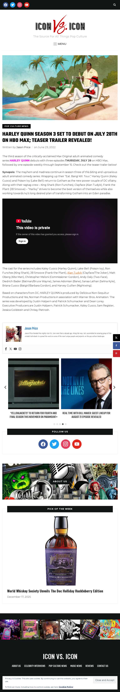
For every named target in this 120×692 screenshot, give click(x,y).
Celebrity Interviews (34, 666)
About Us (16, 666)
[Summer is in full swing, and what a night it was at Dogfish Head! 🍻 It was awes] (30, 630)
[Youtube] (15, 349)
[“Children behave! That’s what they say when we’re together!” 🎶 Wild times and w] (50, 630)
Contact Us (102, 666)
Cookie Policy (66, 687)
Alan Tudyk (74, 272)
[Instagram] (20, 349)
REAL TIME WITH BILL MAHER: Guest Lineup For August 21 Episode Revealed (86, 415)
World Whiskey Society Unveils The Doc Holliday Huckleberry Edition (55, 590)
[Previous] (5, 387)
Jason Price (23, 147)
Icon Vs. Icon (60, 656)
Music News (76, 666)
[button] (60, 43)
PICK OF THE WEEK (60, 508)
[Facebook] (6, 349)
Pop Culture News (16, 126)
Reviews (89, 666)
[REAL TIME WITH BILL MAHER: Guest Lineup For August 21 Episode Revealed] (86, 360)
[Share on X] (116, 337)
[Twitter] (10, 349)
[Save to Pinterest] (116, 353)
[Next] (114, 387)
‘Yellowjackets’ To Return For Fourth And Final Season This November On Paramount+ (34, 415)
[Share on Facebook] (116, 345)
